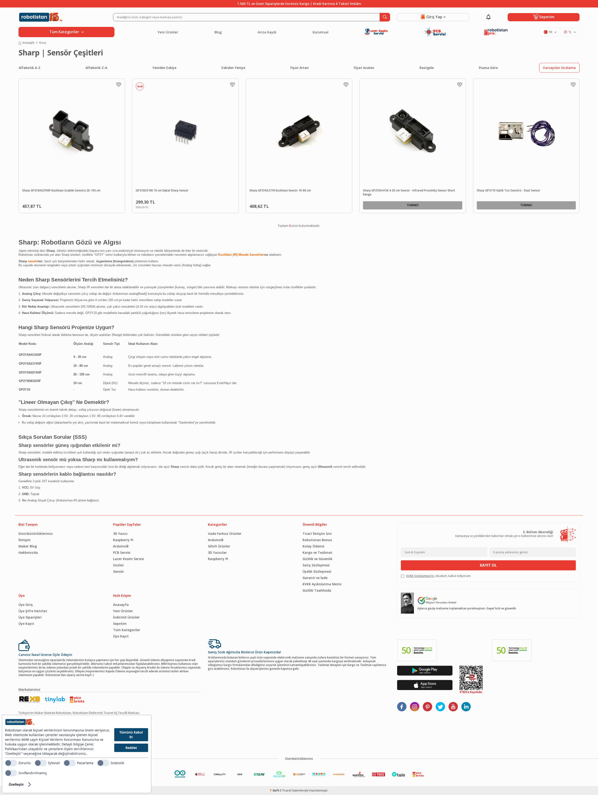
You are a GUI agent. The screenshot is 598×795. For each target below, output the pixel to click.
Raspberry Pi (123, 540)
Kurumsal (320, 32)
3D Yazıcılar (217, 552)
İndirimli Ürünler (126, 617)
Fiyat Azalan (364, 67)
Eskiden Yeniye (233, 67)
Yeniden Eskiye (164, 67)
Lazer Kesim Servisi (128, 559)
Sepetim (120, 623)
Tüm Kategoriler (126, 630)
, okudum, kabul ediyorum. (438, 576)
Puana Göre (488, 67)
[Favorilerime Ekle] (118, 84)
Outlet (118, 565)
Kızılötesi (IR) (228, 254)
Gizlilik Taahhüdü (317, 590)
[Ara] (385, 17)
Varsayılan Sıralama (559, 67)
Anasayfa (28, 43)
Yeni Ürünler (167, 32)
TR (550, 32)
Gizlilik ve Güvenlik (317, 559)
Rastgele (427, 67)
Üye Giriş (25, 604)
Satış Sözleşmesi (316, 565)
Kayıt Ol (488, 565)
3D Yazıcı (120, 533)
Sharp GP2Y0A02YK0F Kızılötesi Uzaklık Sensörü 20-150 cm (61, 190)
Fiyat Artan (299, 67)
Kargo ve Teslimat (317, 552)
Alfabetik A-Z (29, 67)
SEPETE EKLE (82, 205)
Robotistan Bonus (317, 540)
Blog (218, 32)
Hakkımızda (28, 552)
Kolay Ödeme (313, 546)
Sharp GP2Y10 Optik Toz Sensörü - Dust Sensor (508, 190)
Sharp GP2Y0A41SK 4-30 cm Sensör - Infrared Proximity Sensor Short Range (409, 192)
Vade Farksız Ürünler (225, 533)
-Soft (275, 790)
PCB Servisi (121, 552)
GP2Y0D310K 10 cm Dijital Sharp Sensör (162, 190)
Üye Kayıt (26, 623)
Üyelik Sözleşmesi (317, 571)
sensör (33, 261)
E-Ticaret (285, 790)
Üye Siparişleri (30, 617)
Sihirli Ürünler (219, 546)
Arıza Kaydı (267, 32)
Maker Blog (27, 546)
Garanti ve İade (315, 578)
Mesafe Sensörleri (251, 254)
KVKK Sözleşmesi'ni (420, 576)
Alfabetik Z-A (96, 67)
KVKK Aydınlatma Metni (322, 584)
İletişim (24, 540)
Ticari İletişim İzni (317, 533)
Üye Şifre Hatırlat (32, 611)
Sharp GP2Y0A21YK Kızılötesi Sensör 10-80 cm (280, 190)
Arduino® (121, 546)
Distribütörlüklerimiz (35, 533)
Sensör (118, 571)
